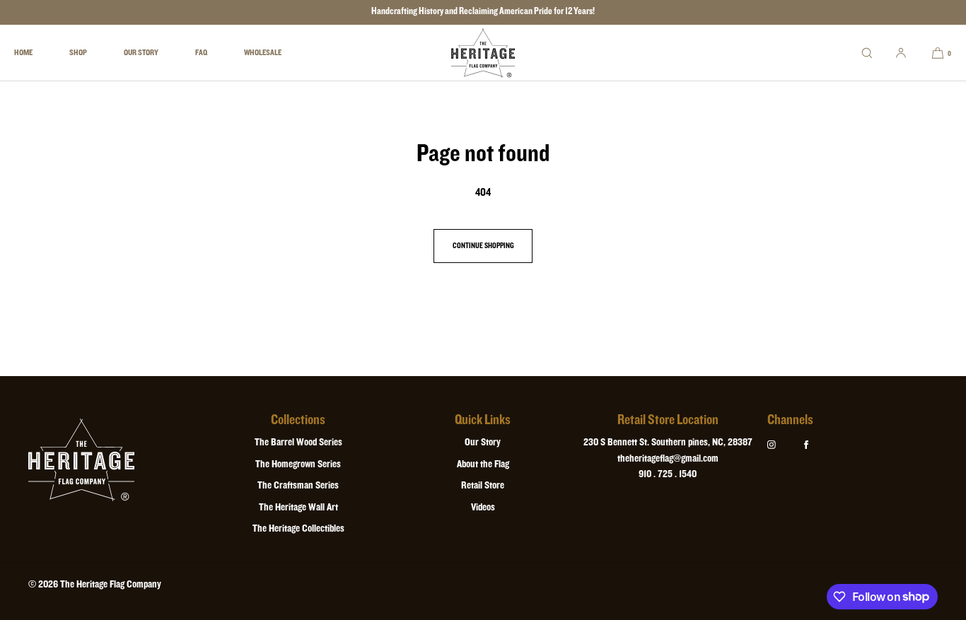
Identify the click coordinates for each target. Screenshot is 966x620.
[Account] (900, 53)
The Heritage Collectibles (298, 528)
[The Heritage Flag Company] (483, 53)
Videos (483, 507)
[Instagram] (782, 444)
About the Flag (483, 464)
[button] (867, 53)
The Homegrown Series (298, 464)
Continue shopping (483, 246)
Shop (78, 52)
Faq (201, 52)
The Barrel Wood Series (298, 442)
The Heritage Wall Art (298, 507)
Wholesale (262, 52)
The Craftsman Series (298, 485)
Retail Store (482, 485)
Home (23, 52)
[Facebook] (817, 444)
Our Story (141, 52)
